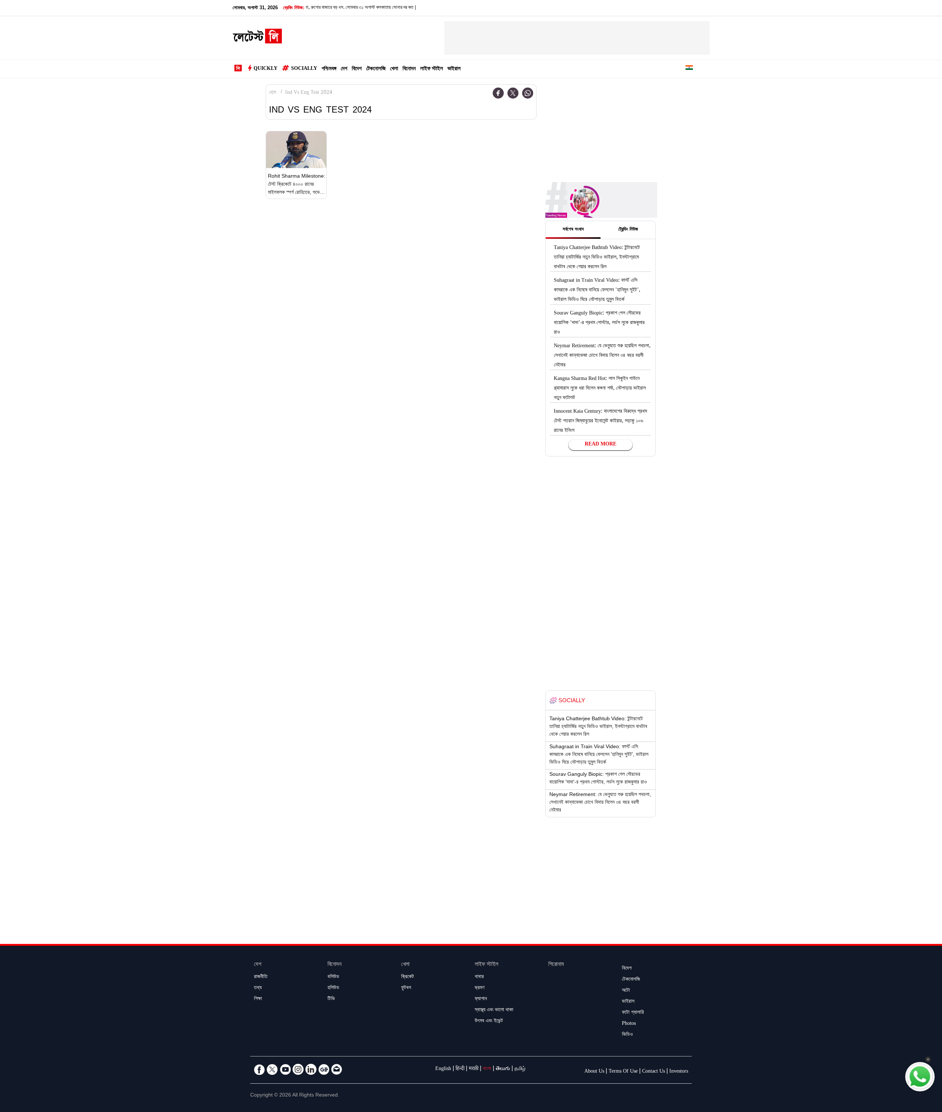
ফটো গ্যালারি (633, 1013)
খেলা (394, 69)
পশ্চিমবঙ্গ (329, 69)
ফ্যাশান (481, 999)
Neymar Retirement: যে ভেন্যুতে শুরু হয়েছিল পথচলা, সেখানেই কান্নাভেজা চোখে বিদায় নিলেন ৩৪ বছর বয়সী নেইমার (602, 356)
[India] (689, 69)
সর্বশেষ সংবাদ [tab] (573, 230)
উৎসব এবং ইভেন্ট (489, 1021)
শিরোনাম (556, 965)
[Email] (336, 1069)
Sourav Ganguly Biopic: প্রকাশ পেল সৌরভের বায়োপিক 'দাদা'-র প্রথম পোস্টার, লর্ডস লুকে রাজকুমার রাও (599, 323)
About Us (594, 1072)
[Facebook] (498, 93)
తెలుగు (503, 1069)
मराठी (473, 1069)
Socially (304, 69)
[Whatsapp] (527, 93)
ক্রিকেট (407, 977)
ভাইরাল (454, 69)
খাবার (479, 977)
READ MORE (600, 445)
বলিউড (333, 977)
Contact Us (653, 1072)
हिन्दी (460, 1069)
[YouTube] (285, 1069)
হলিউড (333, 988)
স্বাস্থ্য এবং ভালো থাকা (494, 1010)
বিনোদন (409, 69)
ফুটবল (406, 988)
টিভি (331, 999)
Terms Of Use (623, 1072)
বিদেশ (357, 69)
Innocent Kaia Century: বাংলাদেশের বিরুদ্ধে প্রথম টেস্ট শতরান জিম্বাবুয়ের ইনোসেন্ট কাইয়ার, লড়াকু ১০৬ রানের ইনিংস (600, 421)
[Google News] (323, 1069)
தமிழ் (519, 1069)
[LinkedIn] (310, 1069)
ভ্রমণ (479, 988)
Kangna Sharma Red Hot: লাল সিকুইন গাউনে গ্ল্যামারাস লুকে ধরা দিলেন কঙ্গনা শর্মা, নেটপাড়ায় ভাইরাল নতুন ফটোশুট (600, 388)
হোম (272, 93)
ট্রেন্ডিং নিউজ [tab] (628, 230)
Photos (629, 1024)
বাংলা (487, 1069)
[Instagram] (298, 1069)
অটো (626, 991)
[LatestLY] (257, 38)
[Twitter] (512, 93)
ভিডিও (627, 1035)
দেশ (344, 69)
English (443, 1069)
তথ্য (258, 988)
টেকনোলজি (376, 69)
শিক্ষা (258, 999)
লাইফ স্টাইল (431, 69)
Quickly (265, 69)
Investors (678, 1072)
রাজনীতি (261, 977)
